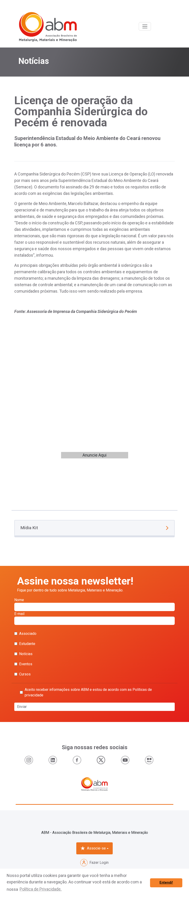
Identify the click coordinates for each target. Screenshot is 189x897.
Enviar (22, 706)
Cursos (25, 674)
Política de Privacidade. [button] (41, 889)
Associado (27, 633)
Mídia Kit (29, 527)
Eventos (25, 664)
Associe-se (96, 848)
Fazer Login (99, 862)
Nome (19, 600)
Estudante (27, 644)
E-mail (19, 614)
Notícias (25, 654)
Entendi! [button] (166, 883)
